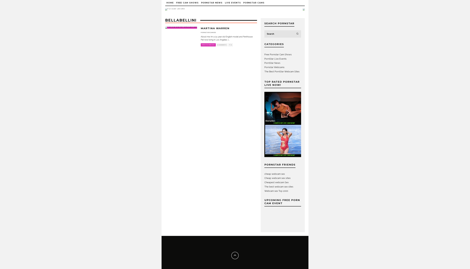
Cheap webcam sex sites (277, 178)
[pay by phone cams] (304, 10)
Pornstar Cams (253, 3)
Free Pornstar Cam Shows (278, 54)
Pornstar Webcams (208, 44)
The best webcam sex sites (278, 186)
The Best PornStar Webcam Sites (282, 71)
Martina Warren (215, 28)
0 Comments (222, 44)
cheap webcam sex (274, 174)
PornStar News (212, 3)
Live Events (233, 3)
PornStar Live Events (275, 59)
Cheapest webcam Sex (276, 182)
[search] (297, 34)
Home (170, 3)
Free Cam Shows (187, 3)
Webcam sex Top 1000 (276, 191)
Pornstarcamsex (208, 32)
